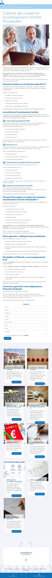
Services (30, 569)
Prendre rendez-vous (39, 576)
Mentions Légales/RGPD (40, 569)
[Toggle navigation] (2, 1)
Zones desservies (8, 569)
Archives (17, 569)
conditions (26, 335)
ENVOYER (7, 338)
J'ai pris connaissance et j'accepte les (17, 335)
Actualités (23, 569)
